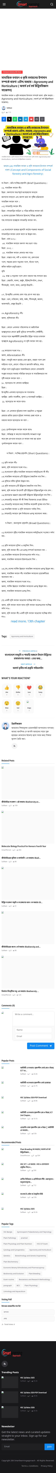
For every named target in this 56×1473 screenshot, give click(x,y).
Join (28, 752)
